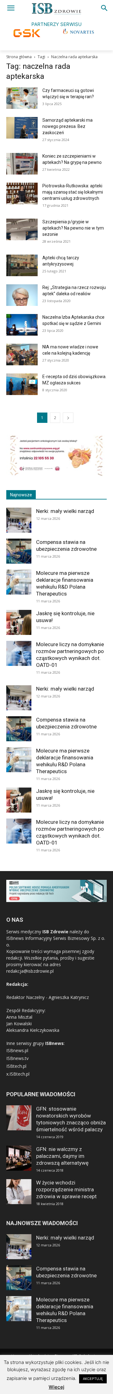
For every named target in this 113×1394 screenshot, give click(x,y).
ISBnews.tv (17, 1058)
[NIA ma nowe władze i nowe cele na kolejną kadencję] (22, 354)
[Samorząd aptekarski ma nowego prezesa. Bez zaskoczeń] (22, 128)
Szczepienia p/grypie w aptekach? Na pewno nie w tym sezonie (73, 228)
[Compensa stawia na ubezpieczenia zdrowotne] (18, 551)
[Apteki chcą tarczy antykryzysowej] (22, 265)
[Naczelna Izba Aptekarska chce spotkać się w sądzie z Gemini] (22, 325)
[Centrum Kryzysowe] (56, 475)
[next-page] (68, 418)
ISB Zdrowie (55, 932)
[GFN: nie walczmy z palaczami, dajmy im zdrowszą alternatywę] (18, 1158)
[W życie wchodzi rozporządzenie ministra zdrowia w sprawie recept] (18, 1191)
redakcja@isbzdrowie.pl (30, 971)
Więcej (56, 1387)
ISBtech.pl (16, 1066)
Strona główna (19, 56)
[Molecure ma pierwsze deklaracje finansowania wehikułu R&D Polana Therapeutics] (18, 582)
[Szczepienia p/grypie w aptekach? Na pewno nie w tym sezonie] (22, 229)
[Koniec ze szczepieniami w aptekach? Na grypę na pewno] (22, 164)
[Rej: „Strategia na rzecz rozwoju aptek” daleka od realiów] (22, 295)
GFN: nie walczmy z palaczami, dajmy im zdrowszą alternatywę (62, 1156)
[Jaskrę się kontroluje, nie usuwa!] (18, 622)
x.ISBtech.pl (18, 1074)
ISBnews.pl (17, 1050)
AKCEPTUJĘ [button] (93, 1378)
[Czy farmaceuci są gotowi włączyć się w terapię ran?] (22, 98)
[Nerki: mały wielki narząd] (18, 520)
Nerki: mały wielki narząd (65, 511)
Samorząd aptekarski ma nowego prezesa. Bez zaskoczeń (67, 126)
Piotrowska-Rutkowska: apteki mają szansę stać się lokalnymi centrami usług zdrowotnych (72, 192)
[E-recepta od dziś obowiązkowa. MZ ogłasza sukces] (22, 384)
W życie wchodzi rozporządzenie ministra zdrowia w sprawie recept (66, 1189)
